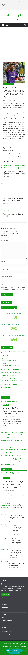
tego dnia (18, 458)
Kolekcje (3, 614)
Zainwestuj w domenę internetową (10, 369)
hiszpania (3, 440)
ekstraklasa (10, 434)
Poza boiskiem (6, 478)
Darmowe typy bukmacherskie (9, 360)
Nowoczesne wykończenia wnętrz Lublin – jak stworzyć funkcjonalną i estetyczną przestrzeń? (18, 529)
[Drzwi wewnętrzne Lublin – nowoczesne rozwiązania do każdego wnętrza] (4, 564)
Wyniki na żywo (5, 355)
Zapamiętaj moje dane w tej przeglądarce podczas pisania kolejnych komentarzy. (13, 288)
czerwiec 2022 (4, 434)
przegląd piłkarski (7, 455)
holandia (8, 440)
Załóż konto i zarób (6, 387)
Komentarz (5, 240)
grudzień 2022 (14, 437)
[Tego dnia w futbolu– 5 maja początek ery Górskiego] (14, 183)
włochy (12, 461)
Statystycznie (4, 604)
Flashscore (3, 437)
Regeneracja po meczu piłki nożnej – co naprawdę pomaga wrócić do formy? (18, 506)
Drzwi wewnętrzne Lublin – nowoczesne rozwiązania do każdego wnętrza (16, 563)
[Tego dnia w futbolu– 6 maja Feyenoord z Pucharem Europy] (14, 166)
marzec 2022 (15, 445)
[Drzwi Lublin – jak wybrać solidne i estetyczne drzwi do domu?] (4, 518)
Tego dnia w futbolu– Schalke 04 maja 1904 (13, 215)
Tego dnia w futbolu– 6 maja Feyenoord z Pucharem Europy (14, 173)
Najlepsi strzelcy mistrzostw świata (10, 393)
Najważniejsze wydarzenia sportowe (10, 372)
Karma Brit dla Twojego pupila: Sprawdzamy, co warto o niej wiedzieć (13, 484)
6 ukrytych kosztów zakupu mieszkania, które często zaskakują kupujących (18, 541)
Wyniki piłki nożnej (5, 358)
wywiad (9, 461)
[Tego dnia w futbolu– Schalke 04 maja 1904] (5, 210)
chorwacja (16, 432)
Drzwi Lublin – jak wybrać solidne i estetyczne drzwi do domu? (16, 517)
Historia (5, 83)
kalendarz (15, 440)
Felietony (3, 617)
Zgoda (8, 650)
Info (2, 597)
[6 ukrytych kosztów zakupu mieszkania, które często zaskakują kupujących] (6, 542)
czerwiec (21, 432)
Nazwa (3, 262)
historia (21, 437)
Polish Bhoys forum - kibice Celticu (10, 365)
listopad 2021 (22, 443)
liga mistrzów (11, 443)
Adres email (5, 269)
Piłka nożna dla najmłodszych (8, 375)
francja (8, 437)
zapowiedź (17, 461)
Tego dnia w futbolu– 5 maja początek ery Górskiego (13, 199)
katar (21, 440)
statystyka (16, 455)
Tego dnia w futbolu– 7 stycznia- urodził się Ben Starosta (14, 149)
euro (15, 434)
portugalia (16, 452)
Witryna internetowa (7, 277)
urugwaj (2, 461)
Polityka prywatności (6, 620)
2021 (2, 432)
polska (11, 452)
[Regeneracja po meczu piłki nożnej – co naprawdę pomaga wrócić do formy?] (6, 507)
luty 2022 (5, 445)
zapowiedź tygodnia (8, 464)
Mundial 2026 (22, 449)
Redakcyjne (5, 404)
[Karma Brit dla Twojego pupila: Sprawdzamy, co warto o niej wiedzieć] (14, 474)
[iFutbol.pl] (3, 25)
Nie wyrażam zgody (17, 650)
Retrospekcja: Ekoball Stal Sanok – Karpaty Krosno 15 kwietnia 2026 (14, 411)
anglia (6, 432)
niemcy (2, 452)
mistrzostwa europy (6, 447)
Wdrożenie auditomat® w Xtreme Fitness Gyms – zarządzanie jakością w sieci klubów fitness (17, 553)
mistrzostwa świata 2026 (10, 449)
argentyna (10, 432)
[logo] (3, 584)
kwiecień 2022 (4, 443)
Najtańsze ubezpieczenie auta (8, 390)
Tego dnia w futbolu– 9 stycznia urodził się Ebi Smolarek (13, 155)
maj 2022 (10, 445)
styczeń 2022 (4, 459)
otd (6, 452)
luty (2, 445)
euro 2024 (19, 434)
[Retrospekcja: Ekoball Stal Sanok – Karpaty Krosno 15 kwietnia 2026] (14, 401)
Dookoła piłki (4, 607)
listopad (17, 443)
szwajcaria (10, 459)
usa (6, 461)
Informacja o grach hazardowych (9, 384)
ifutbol (14, 100)
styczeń (21, 455)
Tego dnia (11, 83)
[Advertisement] (14, 41)
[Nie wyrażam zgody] (26, 648)
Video (2, 611)
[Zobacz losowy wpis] (25, 25)
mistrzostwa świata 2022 (19, 447)
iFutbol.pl (14, 15)
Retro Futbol (4, 363)
